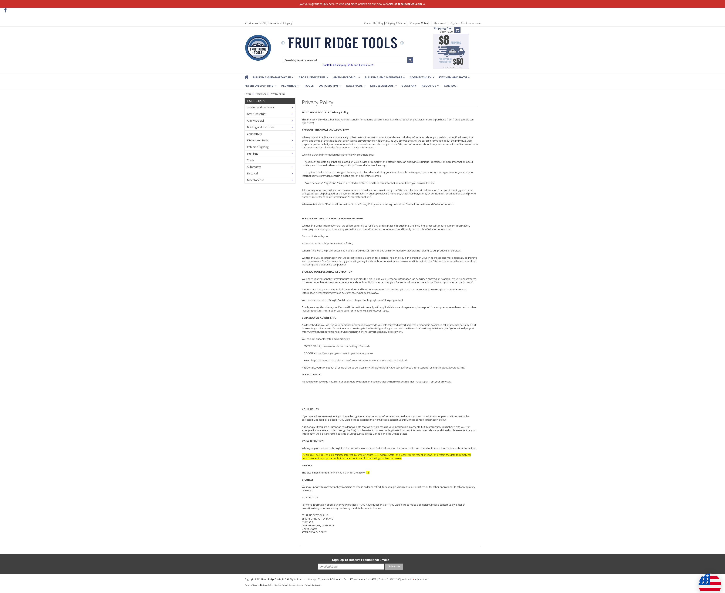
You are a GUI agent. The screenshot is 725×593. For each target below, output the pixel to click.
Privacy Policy (267, 585)
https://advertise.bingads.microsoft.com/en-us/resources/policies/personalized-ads (359, 360)
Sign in (454, 23)
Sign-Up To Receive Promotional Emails (360, 559)
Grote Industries (313, 78)
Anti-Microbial (346, 78)
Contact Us (370, 23)
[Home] (246, 77)
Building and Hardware (384, 78)
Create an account (471, 23)
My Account (440, 23)
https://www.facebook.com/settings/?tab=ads (344, 346)
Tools (309, 85)
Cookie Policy (281, 585)
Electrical (355, 87)
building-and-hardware (273, 78)
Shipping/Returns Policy (299, 585)
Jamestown (422, 579)
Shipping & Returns (396, 23)
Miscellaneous (383, 87)
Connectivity (421, 78)
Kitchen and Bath (454, 78)
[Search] (410, 60)
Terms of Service (252, 585)
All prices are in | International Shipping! (268, 23)
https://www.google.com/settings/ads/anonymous (344, 353)
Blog (380, 23)
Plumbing (290, 87)
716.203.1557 (393, 579)
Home (247, 93)
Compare (419, 23)
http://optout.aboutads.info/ (449, 367)
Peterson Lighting (260, 87)
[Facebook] (5, 10)
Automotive (330, 87)
